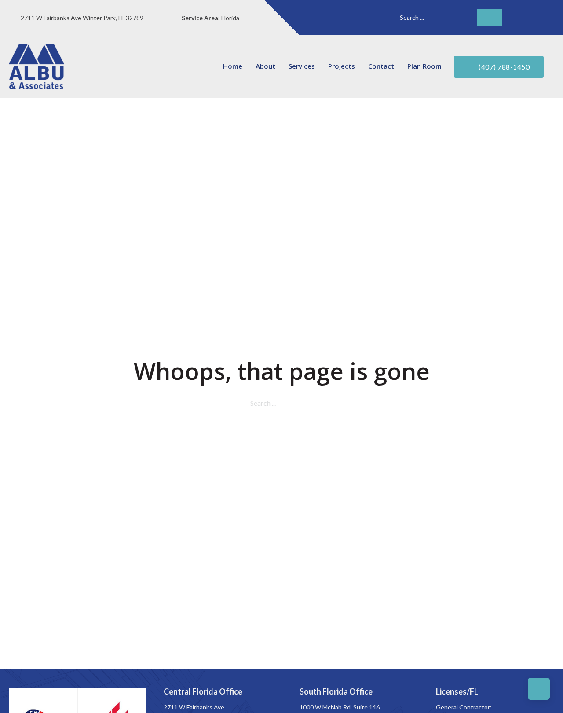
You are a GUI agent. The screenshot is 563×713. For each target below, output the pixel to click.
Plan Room (424, 66)
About (265, 66)
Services (302, 66)
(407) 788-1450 (504, 66)
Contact (381, 66)
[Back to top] (539, 689)
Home (232, 66)
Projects (341, 66)
